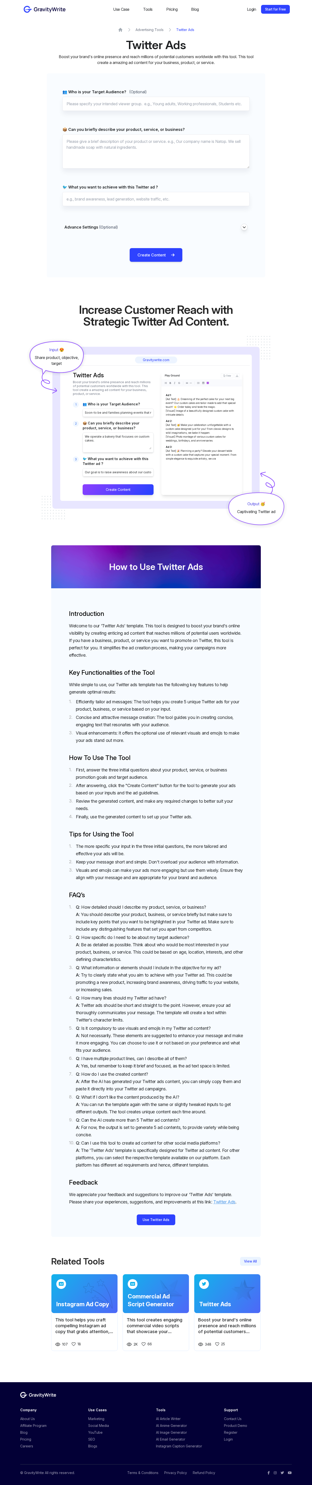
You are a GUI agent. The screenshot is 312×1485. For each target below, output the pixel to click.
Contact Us (233, 1419)
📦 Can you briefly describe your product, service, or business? (123, 129)
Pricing (171, 9)
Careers (26, 1446)
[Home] (120, 29)
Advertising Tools (150, 30)
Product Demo (235, 1425)
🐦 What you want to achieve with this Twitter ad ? (110, 187)
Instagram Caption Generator (179, 1446)
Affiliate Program (33, 1425)
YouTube (95, 1432)
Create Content (151, 255)
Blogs (92, 1446)
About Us (27, 1419)
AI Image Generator (171, 1432)
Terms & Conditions (142, 1473)
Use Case (121, 9)
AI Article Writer (168, 1419)
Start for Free (275, 9)
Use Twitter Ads (156, 1220)
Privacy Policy (175, 1473)
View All (250, 1261)
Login (251, 9)
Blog (195, 9)
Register (230, 1432)
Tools (148, 9)
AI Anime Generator (171, 1425)
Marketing (96, 1419)
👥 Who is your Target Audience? (104, 91)
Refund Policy (204, 1473)
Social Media (98, 1425)
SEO (91, 1439)
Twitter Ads (185, 30)
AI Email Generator (170, 1439)
